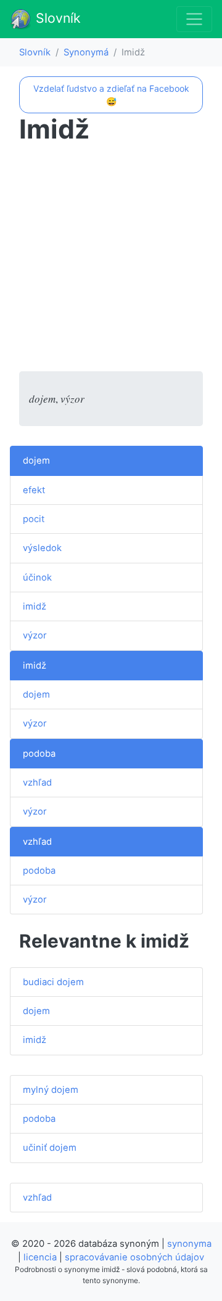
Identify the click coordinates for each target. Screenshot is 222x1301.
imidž (34, 606)
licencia (40, 1257)
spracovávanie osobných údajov (134, 1257)
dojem (36, 460)
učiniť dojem (49, 1147)
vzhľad (37, 782)
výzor (35, 635)
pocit (33, 519)
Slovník (56, 18)
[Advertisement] (111, 260)
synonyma (189, 1243)
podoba (39, 753)
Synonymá (86, 52)
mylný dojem (50, 1089)
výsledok (42, 548)
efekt (34, 490)
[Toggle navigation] (194, 19)
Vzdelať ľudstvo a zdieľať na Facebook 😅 (111, 95)
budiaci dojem (53, 982)
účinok (37, 577)
